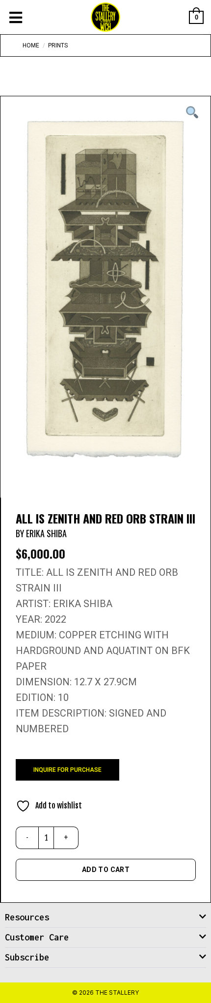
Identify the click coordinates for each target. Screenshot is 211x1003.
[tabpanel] (105, 289)
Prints (58, 45)
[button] (105, 918)
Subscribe (27, 957)
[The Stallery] (105, 17)
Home (31, 45)
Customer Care (37, 937)
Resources (27, 917)
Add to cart (106, 869)
